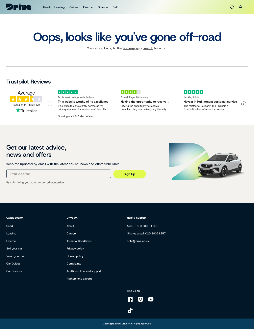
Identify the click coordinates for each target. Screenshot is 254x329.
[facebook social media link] (130, 301)
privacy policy (55, 182)
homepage (131, 48)
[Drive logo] (18, 7)
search (148, 48)
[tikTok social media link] (130, 312)
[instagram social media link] (140, 301)
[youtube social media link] (151, 301)
